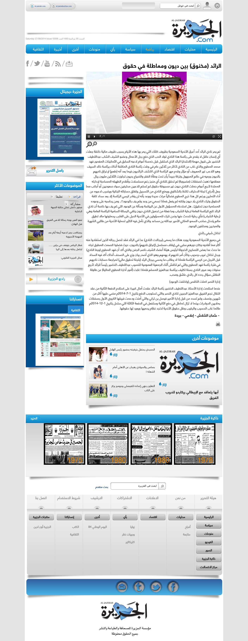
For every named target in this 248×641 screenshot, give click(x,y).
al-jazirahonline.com (64, 6)
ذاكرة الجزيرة (209, 417)
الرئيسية (211, 48)
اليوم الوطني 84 (97, 526)
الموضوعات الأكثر (68, 184)
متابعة (186, 534)
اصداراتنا (76, 298)
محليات (181, 516)
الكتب (75, 526)
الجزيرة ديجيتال (71, 91)
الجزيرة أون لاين (42, 526)
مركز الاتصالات (208, 566)
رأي (125, 516)
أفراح (187, 526)
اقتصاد (153, 516)
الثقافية (75, 310)
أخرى (75, 48)
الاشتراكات (124, 497)
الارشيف (96, 497)
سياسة (209, 525)
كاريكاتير (130, 541)
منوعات (208, 533)
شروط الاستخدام (68, 497)
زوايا (132, 526)
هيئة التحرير (208, 497)
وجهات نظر (128, 534)
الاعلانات (152, 497)
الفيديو (209, 541)
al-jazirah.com (40, 6)
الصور (209, 550)
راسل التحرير (55, 170)
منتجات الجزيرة (41, 516)
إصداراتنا (69, 516)
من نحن (180, 497)
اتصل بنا (41, 497)
